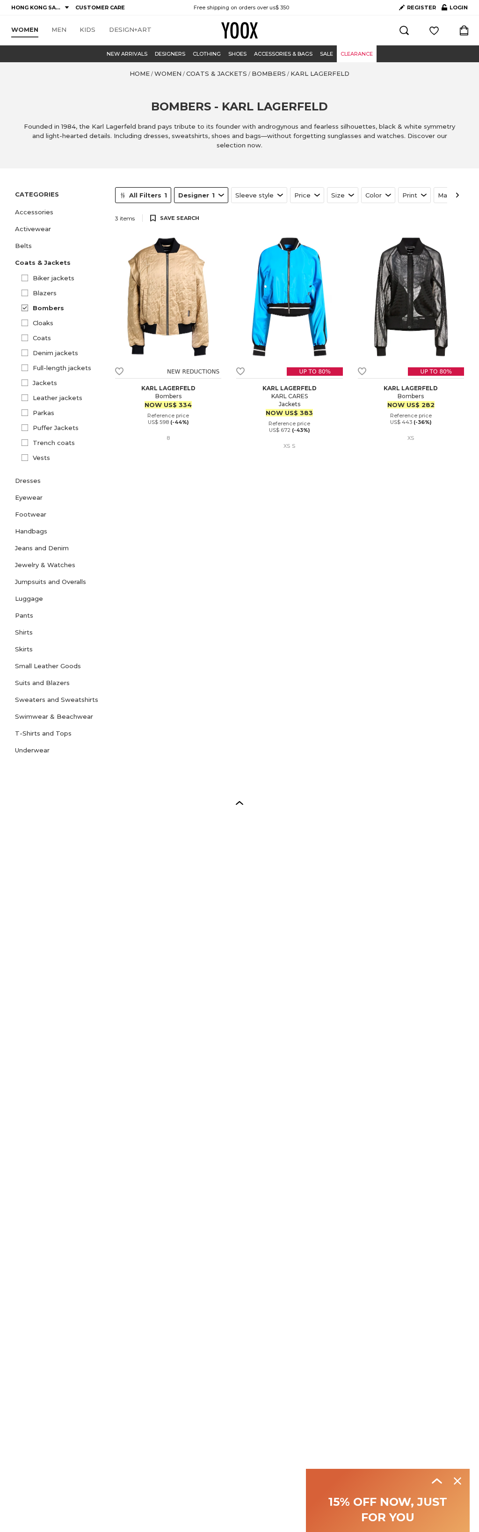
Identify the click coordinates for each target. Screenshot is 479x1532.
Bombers (48, 308)
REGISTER (421, 7)
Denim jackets (55, 353)
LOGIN (455, 9)
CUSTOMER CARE (100, 7)
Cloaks (43, 323)
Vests (41, 457)
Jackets (45, 383)
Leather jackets (57, 397)
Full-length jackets (62, 368)
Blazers (45, 293)
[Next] (457, 195)
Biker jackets (53, 278)
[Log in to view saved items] (434, 30)
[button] (59, 212)
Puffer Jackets (56, 427)
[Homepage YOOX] (239, 30)
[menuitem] (24, 29)
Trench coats (54, 442)
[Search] (404, 30)
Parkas (43, 412)
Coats (42, 338)
